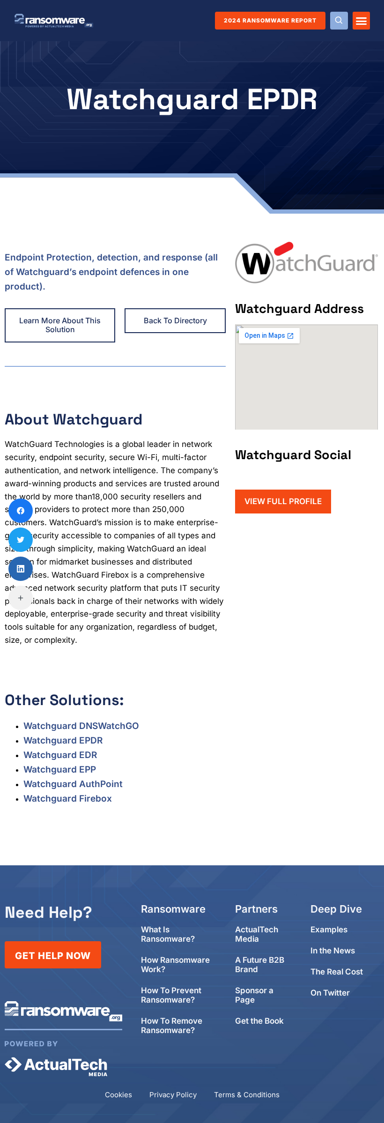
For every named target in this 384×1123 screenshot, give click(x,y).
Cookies (118, 1094)
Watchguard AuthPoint (73, 784)
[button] (361, 21)
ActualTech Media (256, 934)
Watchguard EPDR (63, 740)
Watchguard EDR (60, 755)
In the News (332, 950)
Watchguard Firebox (67, 798)
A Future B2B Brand (259, 965)
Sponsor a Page (254, 995)
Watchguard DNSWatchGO (81, 726)
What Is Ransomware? (168, 934)
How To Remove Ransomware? (171, 1026)
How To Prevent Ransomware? (171, 995)
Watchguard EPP (59, 769)
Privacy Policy (173, 1094)
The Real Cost (336, 971)
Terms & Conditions (247, 1094)
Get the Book (259, 1021)
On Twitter (330, 993)
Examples (328, 929)
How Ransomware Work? (175, 965)
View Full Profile (283, 501)
